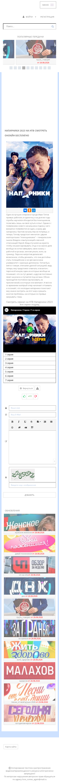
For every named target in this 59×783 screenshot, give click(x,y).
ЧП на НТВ (29, 574)
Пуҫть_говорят (29, 61)
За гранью (29, 638)
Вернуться (28, 388)
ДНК (29, 596)
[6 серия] (29, 376)
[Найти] (53, 26)
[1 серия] (29, 354)
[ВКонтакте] (25, 210)
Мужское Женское (29, 532)
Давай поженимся (29, 553)
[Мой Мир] (34, 210)
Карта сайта (10, 746)
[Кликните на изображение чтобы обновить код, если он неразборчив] (32, 475)
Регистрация (47, 16)
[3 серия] (29, 363)
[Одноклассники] (29, 210)
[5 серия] (29, 372)
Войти (29, 16)
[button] (12, 422)
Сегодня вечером (29, 723)
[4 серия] (29, 367)
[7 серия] (29, 380)
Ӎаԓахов (29, 680)
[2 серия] (29, 359)
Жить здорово (29, 659)
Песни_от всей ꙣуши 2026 (29, 702)
